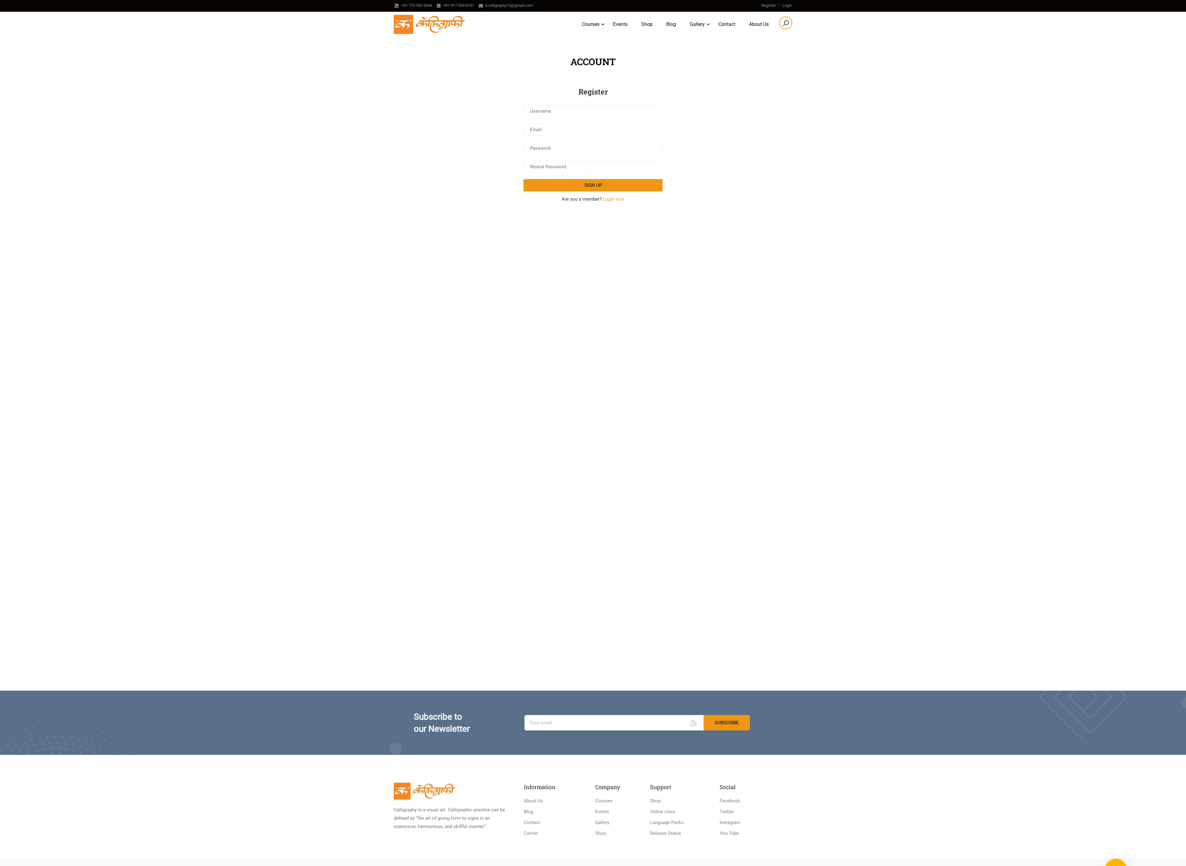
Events (620, 24)
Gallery (602, 822)
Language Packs (667, 822)
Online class (662, 811)
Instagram (730, 822)
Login (787, 5)
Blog (671, 24)
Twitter (727, 811)
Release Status (665, 833)
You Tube (729, 833)
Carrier (531, 833)
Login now (613, 199)
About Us (759, 24)
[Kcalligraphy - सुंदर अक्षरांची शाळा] (429, 24)
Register (768, 5)
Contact (726, 24)
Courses (590, 24)
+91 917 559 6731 (458, 5)
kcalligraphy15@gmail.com (509, 5)
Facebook (730, 801)
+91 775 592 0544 (416, 5)
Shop (647, 24)
